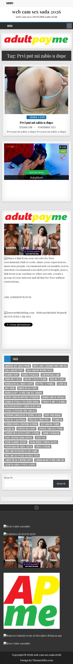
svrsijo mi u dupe (26, 428)
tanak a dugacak (51, 433)
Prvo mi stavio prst (39, 419)
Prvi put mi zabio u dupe (36, 122)
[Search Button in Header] (69, 25)
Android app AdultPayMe (17, 366)
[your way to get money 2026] (36, 44)
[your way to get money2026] (32, 628)
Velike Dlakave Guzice (15, 442)
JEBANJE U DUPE (37, 117)
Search (8, 477)
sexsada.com (25, 127)
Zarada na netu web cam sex (49, 460)
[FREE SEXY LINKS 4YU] (36, 281)
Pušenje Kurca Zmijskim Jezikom (21, 424)
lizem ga (62, 384)
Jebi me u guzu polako (35, 379)
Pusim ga (57, 419)
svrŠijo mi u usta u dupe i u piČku (22, 433)
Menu (9, 3)
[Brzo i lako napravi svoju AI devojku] (32, 254)
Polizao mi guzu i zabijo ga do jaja (22, 406)
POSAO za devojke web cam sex (20, 410)
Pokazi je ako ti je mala (54, 402)
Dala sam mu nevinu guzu (39, 370)
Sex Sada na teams (50, 424)
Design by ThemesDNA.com (36, 660)
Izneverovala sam (51, 375)
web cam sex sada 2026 (36, 12)
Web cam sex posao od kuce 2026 (22, 455)
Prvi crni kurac (53, 415)
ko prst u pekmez (45, 384)
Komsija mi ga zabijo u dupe (19, 384)
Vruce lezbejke (42, 446)
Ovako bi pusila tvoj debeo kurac (22, 402)
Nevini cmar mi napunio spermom (22, 397)
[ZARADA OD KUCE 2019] (19, 534)
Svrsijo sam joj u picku (51, 428)
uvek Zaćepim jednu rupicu (18, 437)
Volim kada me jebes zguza (18, 446)
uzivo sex (40, 437)
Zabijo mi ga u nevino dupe (18, 460)
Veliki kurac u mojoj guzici (43, 442)
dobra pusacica (30, 375)
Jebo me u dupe (57, 379)
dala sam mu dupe (14, 370)
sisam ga (9, 428)
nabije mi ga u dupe (27, 388)
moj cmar (10, 388)
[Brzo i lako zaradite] (17, 526)
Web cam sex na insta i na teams (21, 451)
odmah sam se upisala (53, 397)
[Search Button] (36, 507)
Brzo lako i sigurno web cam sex (50, 366)
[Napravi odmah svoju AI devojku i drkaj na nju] (33, 635)
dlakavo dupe (12, 375)
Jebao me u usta (13, 379)
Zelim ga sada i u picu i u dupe (20, 464)
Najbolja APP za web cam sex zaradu (23, 393)
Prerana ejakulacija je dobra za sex (23, 415)
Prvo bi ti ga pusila (15, 419)
